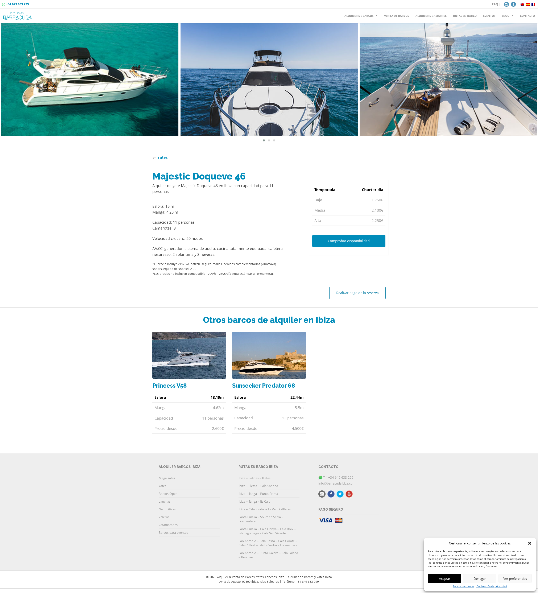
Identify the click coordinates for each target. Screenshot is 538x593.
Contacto (527, 16)
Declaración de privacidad (491, 586)
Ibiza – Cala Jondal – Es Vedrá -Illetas (265, 509)
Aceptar (444, 578)
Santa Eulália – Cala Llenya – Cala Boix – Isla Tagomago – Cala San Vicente (267, 531)
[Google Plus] (349, 495)
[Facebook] (513, 3)
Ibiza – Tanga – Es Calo (254, 501)
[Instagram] (506, 3)
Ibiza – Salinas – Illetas (254, 478)
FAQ (495, 4)
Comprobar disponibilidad (349, 241)
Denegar (480, 578)
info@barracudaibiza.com (336, 483)
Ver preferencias (515, 578)
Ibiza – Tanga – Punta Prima (258, 493)
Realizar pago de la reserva (357, 293)
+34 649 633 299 (17, 4)
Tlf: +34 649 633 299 (338, 477)
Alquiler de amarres (431, 16)
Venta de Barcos (396, 16)
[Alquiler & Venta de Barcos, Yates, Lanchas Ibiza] (18, 14)
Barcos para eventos (173, 532)
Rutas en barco (465, 16)
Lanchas (164, 501)
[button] (529, 543)
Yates (162, 157)
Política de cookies (463, 586)
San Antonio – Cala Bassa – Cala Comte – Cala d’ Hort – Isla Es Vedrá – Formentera (268, 543)
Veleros (164, 517)
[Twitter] (340, 495)
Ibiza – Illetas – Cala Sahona (258, 486)
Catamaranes (168, 525)
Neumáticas (167, 509)
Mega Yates (167, 478)
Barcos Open (168, 493)
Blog (505, 16)
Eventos (489, 16)
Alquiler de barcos (358, 16)
